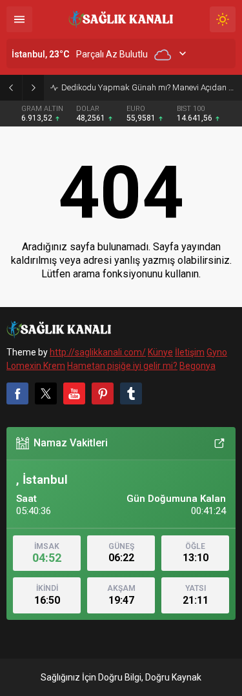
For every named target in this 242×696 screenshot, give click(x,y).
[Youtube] (74, 393)
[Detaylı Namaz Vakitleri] (219, 443)
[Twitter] (46, 393)
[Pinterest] (103, 393)
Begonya (197, 366)
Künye (160, 352)
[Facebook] (17, 393)
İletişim (190, 352)
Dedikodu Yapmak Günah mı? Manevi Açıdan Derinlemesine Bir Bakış (148, 87)
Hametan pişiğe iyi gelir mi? (122, 366)
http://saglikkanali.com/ (98, 352)
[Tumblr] (131, 393)
